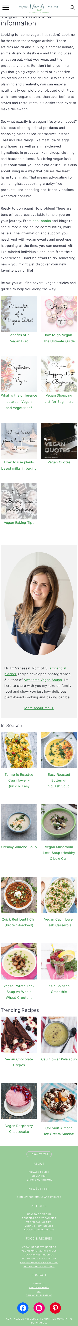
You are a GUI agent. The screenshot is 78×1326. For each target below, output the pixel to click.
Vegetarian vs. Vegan (39, 1230)
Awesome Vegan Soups (43, 680)
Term (29, 1180)
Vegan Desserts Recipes (39, 1247)
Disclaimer (39, 1176)
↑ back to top (39, 1154)
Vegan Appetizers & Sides (39, 1251)
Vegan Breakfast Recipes (39, 1259)
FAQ (39, 1291)
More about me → (39, 708)
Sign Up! (22, 1197)
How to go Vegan (39, 1214)
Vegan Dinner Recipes (39, 1255)
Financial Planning (39, 1295)
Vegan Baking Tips (39, 1222)
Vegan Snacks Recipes (39, 1266)
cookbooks (41, 221)
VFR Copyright (39, 1287)
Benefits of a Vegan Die (38, 1218)
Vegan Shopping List (39, 1226)
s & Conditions (42, 1180)
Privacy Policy (39, 1172)
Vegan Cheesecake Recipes (39, 1262)
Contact (39, 1284)
